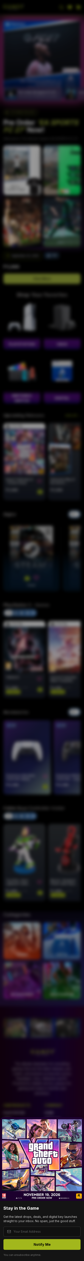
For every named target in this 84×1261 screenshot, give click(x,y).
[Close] (77, 1123)
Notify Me (42, 1244)
